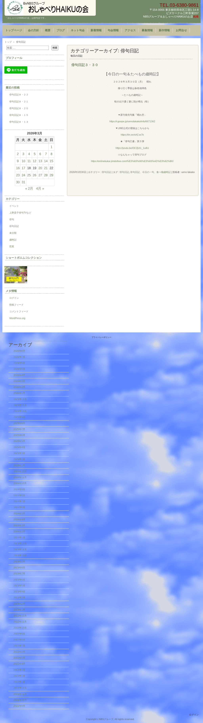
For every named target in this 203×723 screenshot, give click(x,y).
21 (46, 168)
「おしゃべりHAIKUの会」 (50, 8)
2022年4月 (19, 664)
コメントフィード (18, 311)
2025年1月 (19, 465)
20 (40, 168)
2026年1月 (19, 393)
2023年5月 (19, 585)
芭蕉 (11, 246)
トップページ (13, 30)
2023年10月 (20, 555)
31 (23, 182)
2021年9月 (19, 706)
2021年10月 (20, 700)
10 (23, 161)
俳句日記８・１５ (18, 115)
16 (18, 168)
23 (18, 175)
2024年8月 (19, 495)
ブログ (60, 30)
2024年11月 (20, 477)
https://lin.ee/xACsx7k (132, 135)
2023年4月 (19, 591)
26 (34, 175)
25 (29, 175)
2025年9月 (19, 417)
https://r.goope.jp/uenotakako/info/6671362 (132, 121)
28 (46, 175)
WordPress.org (17, 318)
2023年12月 (20, 543)
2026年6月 (19, 363)
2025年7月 (19, 429)
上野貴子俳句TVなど (20, 212)
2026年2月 (19, 387)
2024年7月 (19, 501)
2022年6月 (19, 652)
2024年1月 (19, 537)
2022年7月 (19, 645)
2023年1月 (19, 609)
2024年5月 (19, 513)
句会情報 (113, 30)
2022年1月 (19, 682)
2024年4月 (19, 519)
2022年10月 (20, 628)
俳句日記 (106, 172)
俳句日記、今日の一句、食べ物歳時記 (150, 172)
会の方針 (33, 30)
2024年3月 (19, 525)
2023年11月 (20, 549)
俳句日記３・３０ (84, 65)
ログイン (14, 298)
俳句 (11, 219)
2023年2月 (19, 604)
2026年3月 (19, 381)
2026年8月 (19, 351)
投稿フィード (16, 304)
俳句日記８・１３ (18, 121)
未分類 (12, 233)
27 (40, 175)
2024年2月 (19, 531)
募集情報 (147, 30)
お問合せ (181, 30)
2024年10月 (20, 483)
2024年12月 (20, 471)
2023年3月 (19, 597)
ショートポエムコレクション (24, 257)
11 (29, 161)
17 (23, 168)
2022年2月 (19, 676)
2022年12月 (20, 615)
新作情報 (164, 30)
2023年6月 (19, 579)
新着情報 (96, 30)
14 (46, 161)
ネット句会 (78, 30)
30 (18, 182)
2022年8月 (19, 640)
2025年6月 (19, 435)
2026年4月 (19, 375)
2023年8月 (19, 567)
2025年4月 (19, 447)
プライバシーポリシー (101, 337)
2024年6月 (19, 507)
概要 (48, 30)
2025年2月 (19, 459)
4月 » (40, 188)
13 (40, 161)
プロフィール (14, 57)
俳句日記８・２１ (18, 101)
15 (51, 161)
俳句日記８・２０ (18, 108)
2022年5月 (19, 658)
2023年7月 (19, 573)
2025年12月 (20, 399)
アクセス (130, 30)
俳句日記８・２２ (18, 94)
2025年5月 (19, 441)
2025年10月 (20, 411)
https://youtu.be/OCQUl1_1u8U (132, 148)
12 (34, 161)
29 (51, 175)
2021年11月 (20, 694)
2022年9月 (19, 634)
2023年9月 (19, 561)
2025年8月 (19, 423)
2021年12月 (20, 688)
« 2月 (29, 188)
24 (23, 175)
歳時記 (12, 239)
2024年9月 (19, 489)
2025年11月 (20, 405)
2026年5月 (19, 369)
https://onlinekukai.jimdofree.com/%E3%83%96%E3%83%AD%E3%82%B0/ (132, 161)
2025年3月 (19, 453)
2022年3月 (19, 670)
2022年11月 (20, 621)
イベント (14, 206)
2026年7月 (19, 357)
